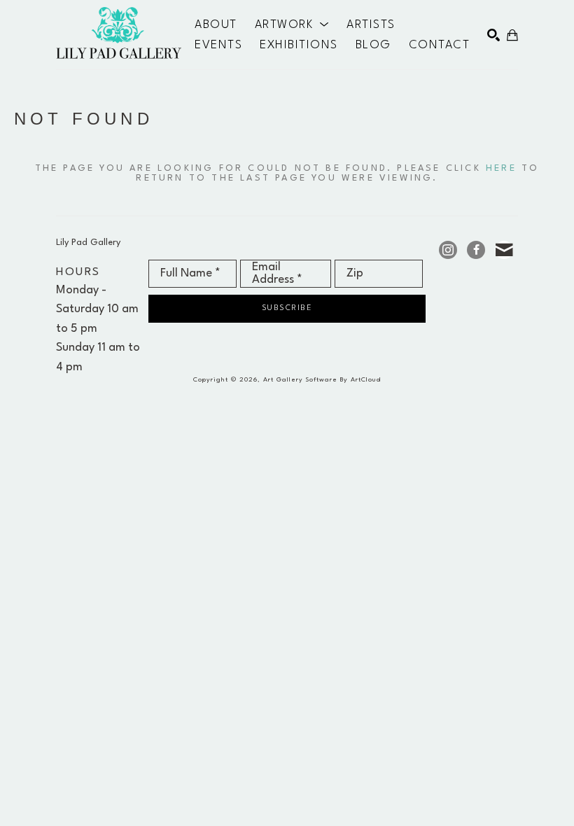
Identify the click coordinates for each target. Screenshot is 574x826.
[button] (292, 25)
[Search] (493, 35)
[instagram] (448, 250)
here (501, 168)
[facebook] (476, 250)
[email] (504, 250)
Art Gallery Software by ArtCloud (322, 380)
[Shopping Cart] (512, 35)
